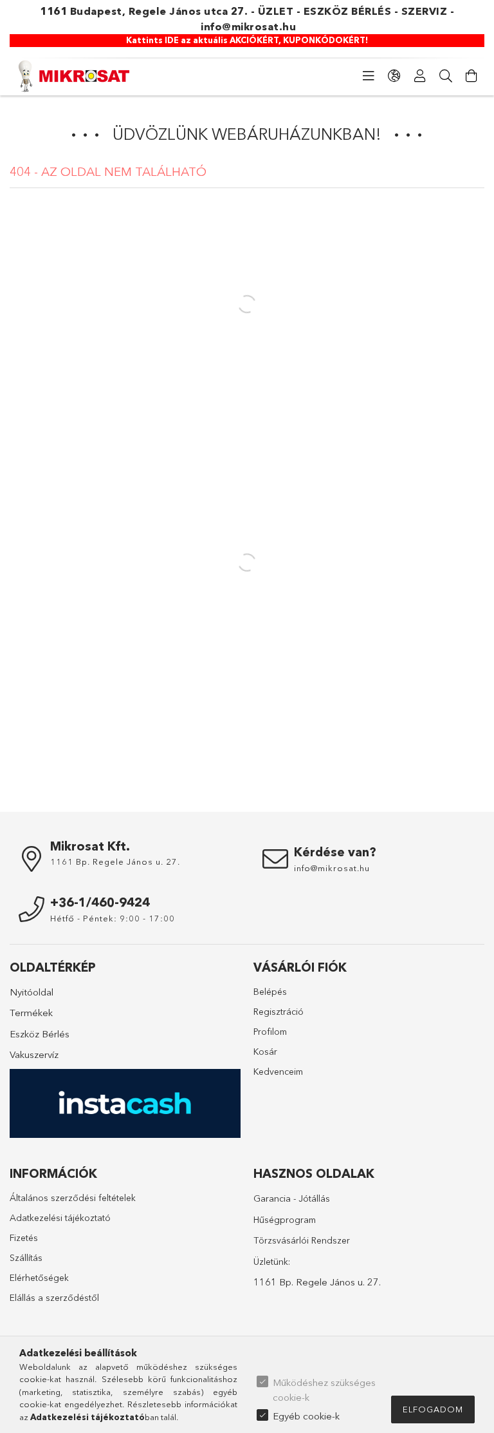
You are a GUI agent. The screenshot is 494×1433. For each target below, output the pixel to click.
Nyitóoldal (31, 992)
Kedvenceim (278, 1071)
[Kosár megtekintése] (471, 76)
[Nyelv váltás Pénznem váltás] (394, 76)
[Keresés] (446, 76)
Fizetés (24, 1238)
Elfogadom (433, 1409)
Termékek (31, 1012)
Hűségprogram (284, 1220)
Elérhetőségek (39, 1278)
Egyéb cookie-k (306, 1416)
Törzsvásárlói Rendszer (301, 1240)
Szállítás (26, 1258)
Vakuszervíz (34, 1054)
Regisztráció (278, 1011)
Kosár (265, 1051)
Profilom (270, 1031)
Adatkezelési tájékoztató (60, 1218)
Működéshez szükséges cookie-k (324, 1389)
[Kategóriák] (368, 76)
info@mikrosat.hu (248, 26)
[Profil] (420, 76)
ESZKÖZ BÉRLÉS (348, 11)
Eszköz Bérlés (39, 1034)
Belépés (270, 991)
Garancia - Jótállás (291, 1198)
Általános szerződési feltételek (73, 1198)
